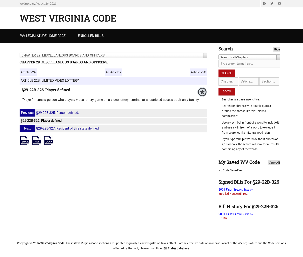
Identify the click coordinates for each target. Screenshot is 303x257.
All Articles (113, 72)
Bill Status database (176, 248)
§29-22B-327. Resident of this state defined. (62, 128)
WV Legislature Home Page (43, 36)
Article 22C (198, 72)
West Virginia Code (68, 18)
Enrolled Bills (91, 36)
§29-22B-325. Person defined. (50, 113)
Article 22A (28, 72)
